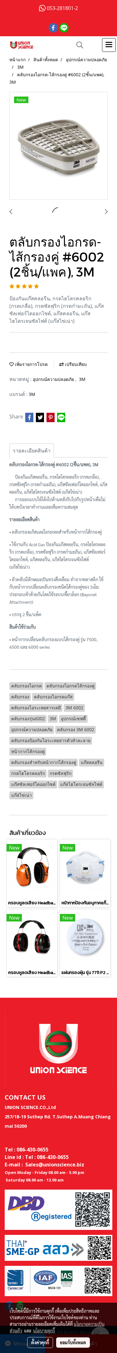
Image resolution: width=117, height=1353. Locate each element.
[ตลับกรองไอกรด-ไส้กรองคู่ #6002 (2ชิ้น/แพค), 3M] (58, 146)
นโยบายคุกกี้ (44, 1330)
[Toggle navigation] (109, 45)
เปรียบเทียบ (75, 364)
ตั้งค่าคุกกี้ (40, 1342)
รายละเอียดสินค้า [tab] (32, 450)
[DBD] (58, 1209)
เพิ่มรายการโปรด (31, 364)
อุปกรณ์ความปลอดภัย (54, 379)
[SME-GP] (58, 1247)
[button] (77, 45)
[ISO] (58, 1280)
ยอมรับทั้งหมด (73, 1342)
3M (82, 379)
